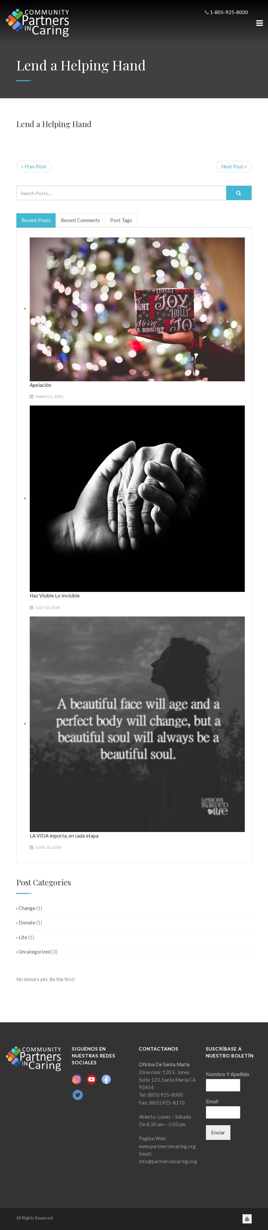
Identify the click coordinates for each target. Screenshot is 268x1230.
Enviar (218, 1132)
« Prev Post (33, 166)
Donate (27, 922)
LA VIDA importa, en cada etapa (64, 836)
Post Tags (121, 220)
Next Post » (234, 166)
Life (23, 937)
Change (27, 908)
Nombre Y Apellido (229, 1074)
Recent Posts (36, 220)
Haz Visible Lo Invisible (55, 595)
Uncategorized (35, 952)
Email (214, 1101)
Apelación (40, 385)
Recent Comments (80, 220)
